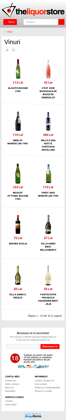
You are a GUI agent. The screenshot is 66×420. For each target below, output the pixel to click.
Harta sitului (11, 405)
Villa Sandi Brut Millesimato (48, 246)
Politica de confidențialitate (47, 388)
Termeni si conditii (43, 391)
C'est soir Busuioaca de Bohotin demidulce (48, 93)
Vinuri (10, 32)
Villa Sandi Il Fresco (17, 296)
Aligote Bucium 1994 (18, 90)
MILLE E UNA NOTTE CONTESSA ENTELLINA (48, 145)
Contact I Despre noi (44, 381)
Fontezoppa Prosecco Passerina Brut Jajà (48, 299)
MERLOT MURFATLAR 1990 (17, 142)
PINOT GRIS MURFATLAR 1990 (48, 194)
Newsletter (10, 391)
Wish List (9, 388)
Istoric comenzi (12, 384)
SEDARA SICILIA (18, 243)
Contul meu (10, 381)
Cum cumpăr (41, 384)
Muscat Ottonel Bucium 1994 (17, 195)
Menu (11, 21)
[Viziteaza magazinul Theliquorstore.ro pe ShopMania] (33, 415)
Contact (8, 401)
